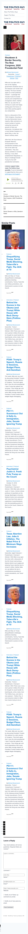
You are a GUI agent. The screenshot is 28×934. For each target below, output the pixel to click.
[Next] (9, 227)
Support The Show (9, 15)
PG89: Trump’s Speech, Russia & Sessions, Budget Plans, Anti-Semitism (14, 364)
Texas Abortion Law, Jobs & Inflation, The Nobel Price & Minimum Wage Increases (14, 540)
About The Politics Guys (11, 12)
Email (6, 884)
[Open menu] (5, 27)
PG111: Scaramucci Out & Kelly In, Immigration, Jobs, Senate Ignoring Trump (14, 417)
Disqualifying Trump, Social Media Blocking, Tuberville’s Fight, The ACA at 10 (14, 263)
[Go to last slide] (4, 227)
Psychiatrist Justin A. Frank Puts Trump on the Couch (14, 472)
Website (6, 890)
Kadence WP (21, 915)
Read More (9, 293)
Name (6, 877)
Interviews (9, 300)
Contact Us (7, 18)
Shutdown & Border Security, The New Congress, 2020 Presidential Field (13, 197)
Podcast (7, 55)
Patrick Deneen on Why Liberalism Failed (13, 210)
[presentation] (15, 239)
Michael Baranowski (12, 72)
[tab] (4, 822)
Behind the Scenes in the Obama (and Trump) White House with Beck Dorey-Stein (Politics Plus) (13, 311)
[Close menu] (0, 926)
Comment (7, 870)
